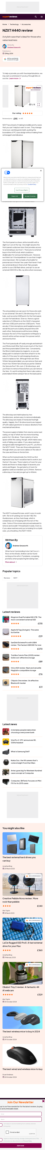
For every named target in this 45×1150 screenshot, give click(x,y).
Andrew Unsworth (14, 47)
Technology (14, 24)
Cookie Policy (32, 184)
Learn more (13, 78)
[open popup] (38, 104)
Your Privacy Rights (22, 190)
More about (10, 562)
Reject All (15, 196)
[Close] (41, 170)
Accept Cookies (30, 196)
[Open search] (35, 16)
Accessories (26, 24)
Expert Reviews (10, 17)
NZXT (15, 578)
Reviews (7, 578)
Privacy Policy (27, 1141)
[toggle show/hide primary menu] (41, 16)
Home (5, 24)
